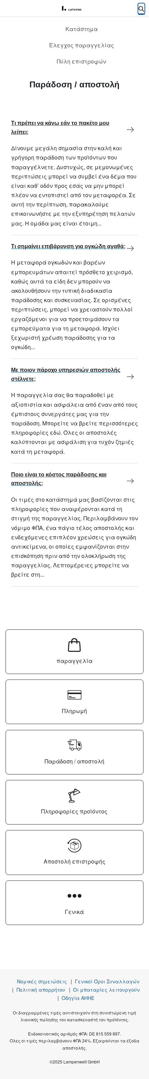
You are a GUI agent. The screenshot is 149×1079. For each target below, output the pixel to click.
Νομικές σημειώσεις (42, 981)
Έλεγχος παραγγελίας (81, 45)
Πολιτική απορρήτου (41, 989)
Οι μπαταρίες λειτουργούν (106, 989)
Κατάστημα (81, 29)
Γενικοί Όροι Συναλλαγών (107, 981)
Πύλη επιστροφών (81, 61)
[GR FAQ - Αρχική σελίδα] (74, 8)
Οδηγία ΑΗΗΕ (78, 997)
